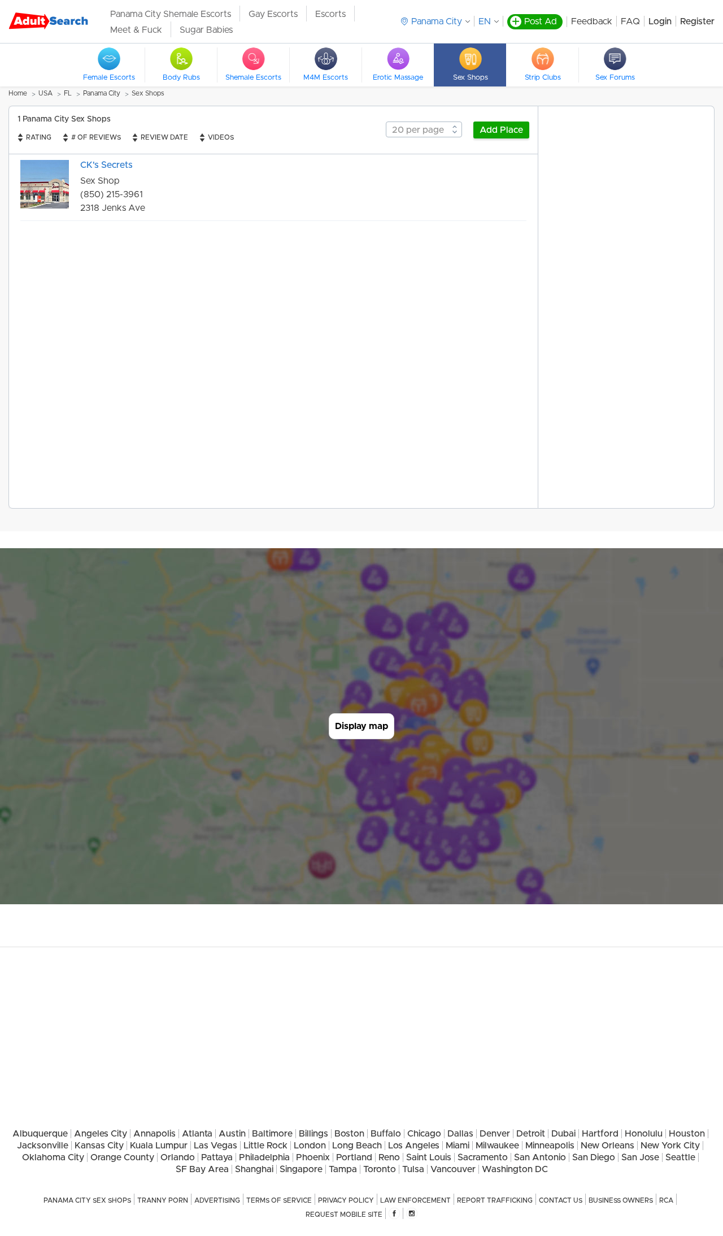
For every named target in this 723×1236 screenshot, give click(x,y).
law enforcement (415, 1200)
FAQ (630, 21)
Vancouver (453, 1169)
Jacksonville (42, 1145)
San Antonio (540, 1157)
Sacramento (483, 1157)
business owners (621, 1200)
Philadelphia (264, 1157)
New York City (670, 1145)
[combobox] (424, 129)
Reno (389, 1157)
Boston (349, 1133)
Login (660, 21)
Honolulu (644, 1133)
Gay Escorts (273, 14)
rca (666, 1200)
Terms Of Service (279, 1200)
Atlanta (197, 1133)
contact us (560, 1200)
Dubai (563, 1133)
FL (68, 93)
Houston (687, 1133)
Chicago (424, 1133)
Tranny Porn (162, 1200)
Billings (313, 1133)
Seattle (680, 1157)
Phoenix (313, 1157)
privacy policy (346, 1200)
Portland (354, 1157)
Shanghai (254, 1169)
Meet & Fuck (136, 29)
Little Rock (265, 1145)
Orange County (122, 1157)
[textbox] (423, 130)
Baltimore (272, 1133)
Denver (495, 1133)
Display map (361, 726)
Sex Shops (148, 93)
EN (484, 21)
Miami (457, 1145)
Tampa (343, 1169)
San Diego (593, 1157)
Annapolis (154, 1133)
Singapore (301, 1169)
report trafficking (495, 1200)
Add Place (501, 130)
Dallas (460, 1133)
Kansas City (99, 1145)
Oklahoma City (53, 1157)
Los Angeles (413, 1145)
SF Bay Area (202, 1169)
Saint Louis (428, 1157)
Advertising (217, 1200)
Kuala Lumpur (159, 1145)
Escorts (330, 14)
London (310, 1145)
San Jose (640, 1157)
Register (697, 21)
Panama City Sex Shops (87, 1200)
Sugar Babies (206, 29)
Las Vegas (215, 1145)
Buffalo (386, 1133)
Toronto (379, 1169)
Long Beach (357, 1145)
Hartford (600, 1133)
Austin (232, 1133)
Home (17, 93)
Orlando (177, 1157)
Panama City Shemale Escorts (170, 14)
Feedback (591, 21)
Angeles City (100, 1133)
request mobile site (344, 1214)
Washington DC (515, 1169)
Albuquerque (40, 1133)
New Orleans (607, 1145)
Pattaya (217, 1157)
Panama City (101, 93)
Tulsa (413, 1169)
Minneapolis (549, 1145)
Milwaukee (497, 1145)
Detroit (530, 1133)
